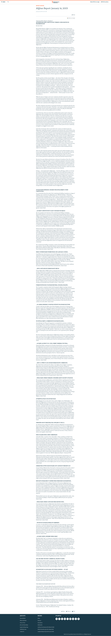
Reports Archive (40, 5)
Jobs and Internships (24, 625)
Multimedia (40, 625)
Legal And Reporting (24, 627)
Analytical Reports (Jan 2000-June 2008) (46, 631)
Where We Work (23, 620)
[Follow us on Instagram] (62, 619)
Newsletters (40, 622)
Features (39, 620)
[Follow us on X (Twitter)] (67, 619)
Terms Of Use (22, 622)
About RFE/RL (23, 618)
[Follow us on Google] (65, 619)
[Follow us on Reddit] (59, 619)
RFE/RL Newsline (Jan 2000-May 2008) (46, 629)
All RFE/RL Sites (23, 629)
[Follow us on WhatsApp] (76, 619)
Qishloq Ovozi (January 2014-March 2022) (46, 627)
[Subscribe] (78, 619)
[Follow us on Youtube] (57, 619)
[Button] (73, 15)
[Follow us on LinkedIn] (73, 619)
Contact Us (22, 631)
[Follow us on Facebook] (70, 619)
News (39, 618)
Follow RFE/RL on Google (94, 1)
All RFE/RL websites (104, 1)
